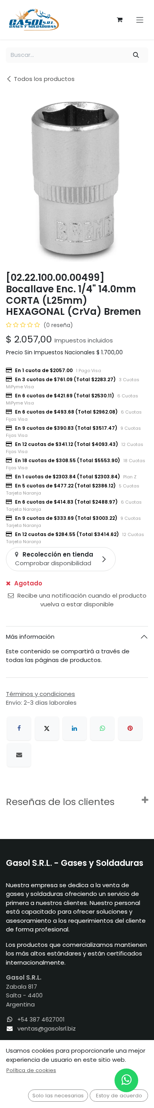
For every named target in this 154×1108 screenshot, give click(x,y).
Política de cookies (31, 1070)
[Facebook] (19, 728)
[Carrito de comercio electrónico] (120, 20)
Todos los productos (44, 79)
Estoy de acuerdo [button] (119, 1095)
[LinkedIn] (74, 728)
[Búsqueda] (136, 55)
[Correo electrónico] (19, 755)
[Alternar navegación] (139, 19)
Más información (30, 636)
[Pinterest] (130, 728)
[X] (47, 728)
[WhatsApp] (102, 728)
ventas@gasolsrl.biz (46, 1028)
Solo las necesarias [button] (58, 1095)
